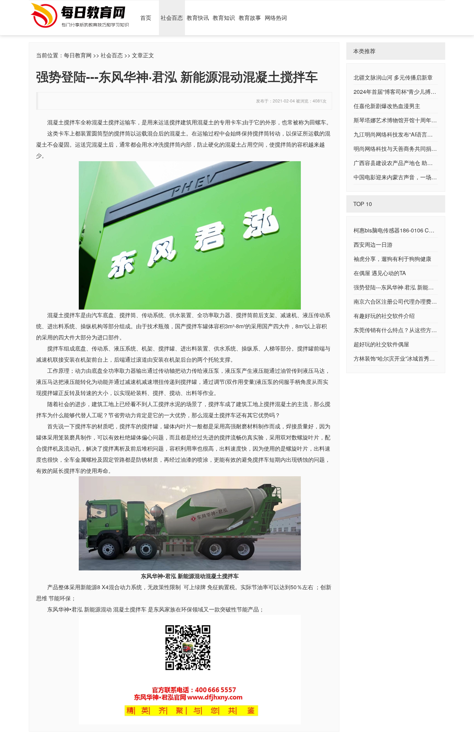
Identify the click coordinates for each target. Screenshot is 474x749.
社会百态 (172, 18)
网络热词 (276, 18)
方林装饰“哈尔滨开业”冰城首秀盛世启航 (402, 358)
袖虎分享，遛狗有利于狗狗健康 (392, 259)
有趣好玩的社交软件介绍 (384, 316)
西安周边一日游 (373, 244)
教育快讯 (198, 18)
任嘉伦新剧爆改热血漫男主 (387, 106)
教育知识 (224, 18)
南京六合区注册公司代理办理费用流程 (401, 301)
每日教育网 (78, 55)
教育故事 (250, 18)
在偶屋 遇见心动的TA (380, 273)
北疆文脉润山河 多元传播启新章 (393, 77)
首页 (145, 18)
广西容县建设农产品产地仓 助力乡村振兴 (404, 163)
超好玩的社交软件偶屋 (381, 344)
